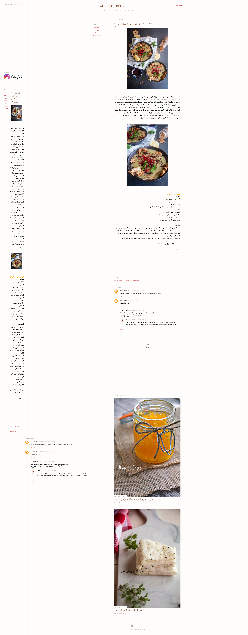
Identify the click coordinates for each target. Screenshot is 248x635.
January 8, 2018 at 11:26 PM (138, 319)
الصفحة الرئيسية (104, 10)
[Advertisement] (147, 376)
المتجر (129, 10)
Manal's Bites (112, 5)
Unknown (123, 290)
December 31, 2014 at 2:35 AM (135, 290)
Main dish (96, 30)
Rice (94, 33)
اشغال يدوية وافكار (121, 10)
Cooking (96, 28)
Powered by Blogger (139, 625)
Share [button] (95, 20)
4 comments (122, 613)
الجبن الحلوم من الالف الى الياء (129, 610)
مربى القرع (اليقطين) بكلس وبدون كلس (133, 499)
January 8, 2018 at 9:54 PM (136, 310)
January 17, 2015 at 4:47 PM (135, 300)
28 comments (123, 502)
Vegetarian (96, 35)
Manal (128, 319)
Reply (122, 296)
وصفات (112, 10)
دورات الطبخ (135, 10)
